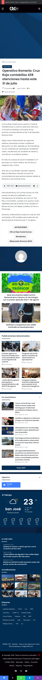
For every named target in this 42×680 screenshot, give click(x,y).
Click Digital (35, 659)
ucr (22, 623)
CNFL (31, 609)
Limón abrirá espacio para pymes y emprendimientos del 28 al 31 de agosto (10, 383)
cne (26, 609)
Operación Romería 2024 (21, 241)
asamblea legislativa (9, 609)
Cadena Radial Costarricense (12, 659)
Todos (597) (21, 468)
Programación (28, 665)
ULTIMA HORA (9, 662)
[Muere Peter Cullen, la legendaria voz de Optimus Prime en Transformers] (8, 585)
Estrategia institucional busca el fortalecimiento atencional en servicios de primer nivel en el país (27, 441)
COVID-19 (15, 612)
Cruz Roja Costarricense (21, 232)
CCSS (20, 609)
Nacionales (12, 62)
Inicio (5, 62)
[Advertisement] (21, 35)
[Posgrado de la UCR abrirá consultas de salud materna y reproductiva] (31, 346)
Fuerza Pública (7, 616)
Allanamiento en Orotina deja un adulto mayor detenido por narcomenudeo (27, 430)
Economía (34, 662)
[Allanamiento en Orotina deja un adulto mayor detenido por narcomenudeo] (8, 431)
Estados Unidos (26, 612)
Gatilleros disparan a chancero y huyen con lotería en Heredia (27, 419)
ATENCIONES (21, 227)
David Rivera (9, 88)
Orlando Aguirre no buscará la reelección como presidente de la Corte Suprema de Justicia (11, 357)
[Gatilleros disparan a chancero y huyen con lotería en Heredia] (8, 421)
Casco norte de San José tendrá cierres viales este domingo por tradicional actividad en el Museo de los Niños (26, 407)
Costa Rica (6, 612)
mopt (18, 620)
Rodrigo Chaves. (8, 623)
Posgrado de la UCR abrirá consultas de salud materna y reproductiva (29, 356)
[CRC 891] (12, 8)
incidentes (21, 236)
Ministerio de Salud (8, 620)
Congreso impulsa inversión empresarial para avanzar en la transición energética (30, 383)
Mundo (11, 665)
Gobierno (17, 616)
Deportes (19, 665)
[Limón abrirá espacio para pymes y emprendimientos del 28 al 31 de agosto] (11, 373)
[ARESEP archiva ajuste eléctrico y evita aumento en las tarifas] (8, 578)
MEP (30, 616)
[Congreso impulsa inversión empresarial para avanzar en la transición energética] (31, 373)
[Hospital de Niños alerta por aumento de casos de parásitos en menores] (21, 578)
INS (24, 616)
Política (27, 662)
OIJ (34, 620)
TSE (17, 623)
